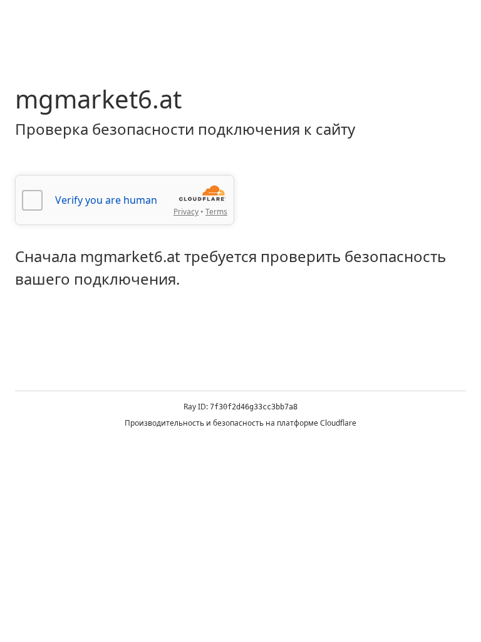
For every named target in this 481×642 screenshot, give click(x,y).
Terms (216, 211)
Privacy (186, 211)
